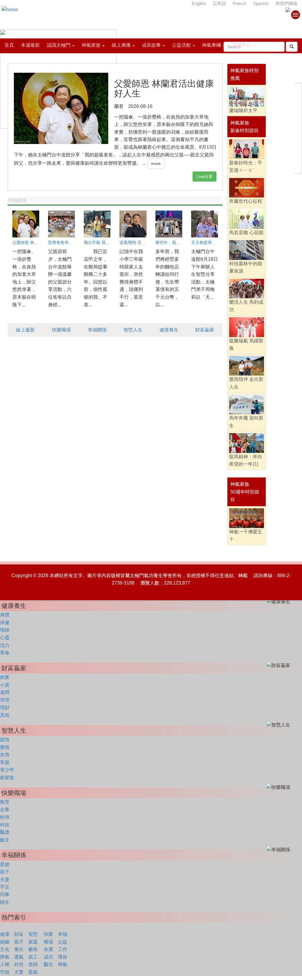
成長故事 (151, 45)
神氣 (62, 964)
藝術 (33, 949)
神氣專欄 (211, 45)
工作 (62, 949)
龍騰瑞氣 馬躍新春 (246, 344)
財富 (19, 934)
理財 (4, 707)
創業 (4, 677)
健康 (4, 934)
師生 (4, 902)
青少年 (7, 769)
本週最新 (30, 45)
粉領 (4, 817)
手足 (4, 886)
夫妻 (4, 879)
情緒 (4, 629)
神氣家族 (91, 45)
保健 (4, 622)
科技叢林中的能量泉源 (245, 267)
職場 (48, 941)
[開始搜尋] (292, 47)
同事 (4, 894)
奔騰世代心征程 (245, 201)
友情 (4, 754)
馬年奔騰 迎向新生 (246, 421)
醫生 (48, 964)
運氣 (19, 956)
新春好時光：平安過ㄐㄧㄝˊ (245, 166)
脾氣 (4, 956)
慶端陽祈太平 (243, 110)
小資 (4, 684)
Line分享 (204, 176)
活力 (4, 645)
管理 (4, 700)
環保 (62, 956)
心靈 (4, 637)
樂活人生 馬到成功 (246, 306)
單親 (4, 762)
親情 (4, 739)
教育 (4, 802)
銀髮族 (7, 777)
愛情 (4, 747)
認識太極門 (58, 45)
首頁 (9, 45)
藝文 (4, 839)
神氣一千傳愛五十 (245, 535)
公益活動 (181, 45)
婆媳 (4, 864)
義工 (33, 956)
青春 (4, 652)
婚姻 (4, 941)
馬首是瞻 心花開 (246, 232)
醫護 (4, 832)
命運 (48, 949)
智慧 (33, 934)
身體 (4, 614)
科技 (4, 824)
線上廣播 (121, 45)
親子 (4, 871)
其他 (4, 715)
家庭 (33, 941)
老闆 (4, 692)
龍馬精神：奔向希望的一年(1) (245, 460)
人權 (4, 964)
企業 (4, 809)
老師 (33, 964)
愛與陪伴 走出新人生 (246, 383)
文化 (4, 949)
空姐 (4, 972)
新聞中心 (241, 45)
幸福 (62, 934)
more (156, 163)
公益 (62, 941)
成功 (48, 956)
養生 (19, 949)
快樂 (48, 934)
